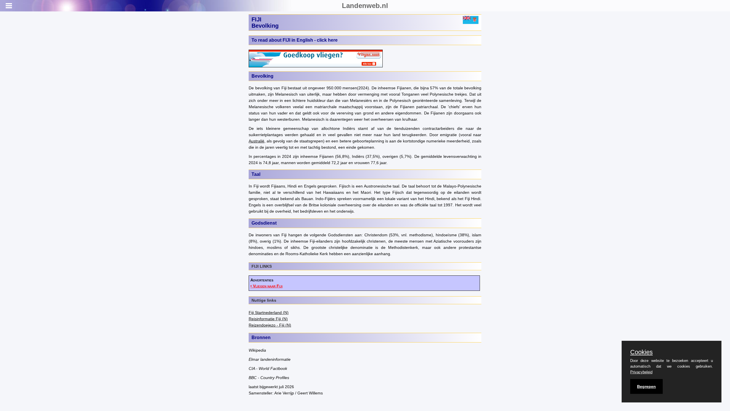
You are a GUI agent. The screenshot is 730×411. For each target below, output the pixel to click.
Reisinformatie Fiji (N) (268, 319)
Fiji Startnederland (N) (269, 312)
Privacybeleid (641, 372)
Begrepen (646, 386)
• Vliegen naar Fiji (266, 286)
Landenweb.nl (365, 5)
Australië (256, 141)
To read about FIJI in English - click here (295, 40)
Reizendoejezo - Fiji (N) (270, 325)
